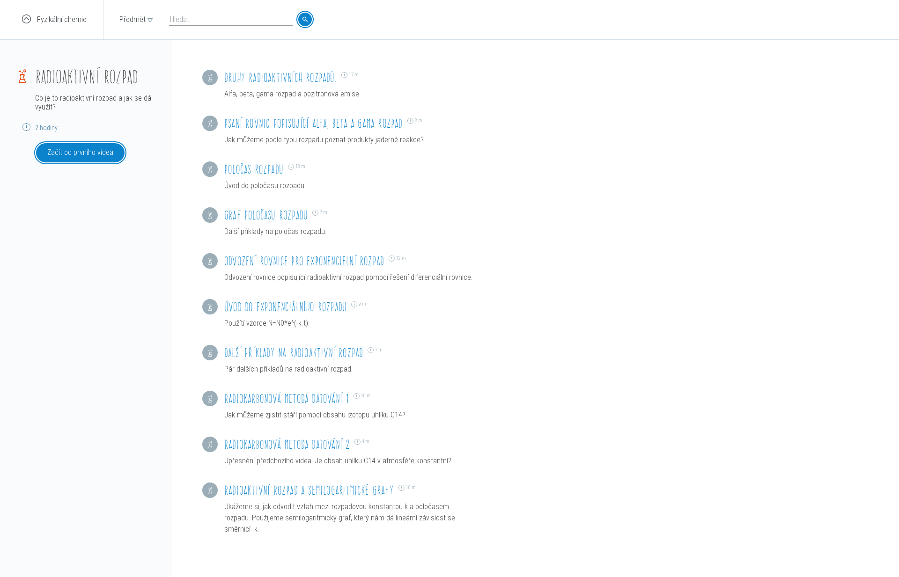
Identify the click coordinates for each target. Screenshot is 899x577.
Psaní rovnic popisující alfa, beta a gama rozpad (313, 123)
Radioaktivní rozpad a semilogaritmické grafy (309, 490)
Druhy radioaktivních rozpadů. (280, 77)
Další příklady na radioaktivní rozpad (293, 352)
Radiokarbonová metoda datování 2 (287, 444)
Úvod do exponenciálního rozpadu (285, 306)
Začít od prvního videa (80, 152)
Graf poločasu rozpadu (266, 215)
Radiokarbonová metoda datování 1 (286, 398)
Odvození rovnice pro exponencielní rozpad (304, 261)
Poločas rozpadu (253, 169)
